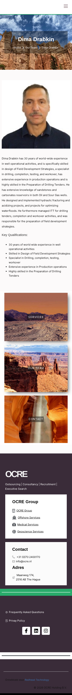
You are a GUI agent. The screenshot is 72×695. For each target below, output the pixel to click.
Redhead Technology (37, 679)
